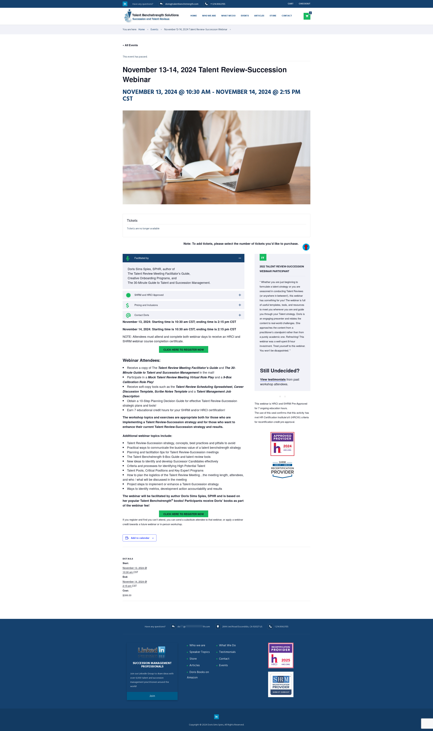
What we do (228, 15)
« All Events (130, 45)
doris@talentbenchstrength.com (181, 4)
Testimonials (227, 651)
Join (152, 695)
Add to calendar (140, 538)
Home (193, 15)
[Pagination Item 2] (285, 396)
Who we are (209, 15)
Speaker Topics (199, 651)
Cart (290, 4)
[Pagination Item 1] (280, 396)
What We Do (227, 645)
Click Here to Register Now (183, 349)
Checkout (304, 4)
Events (245, 15)
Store (273, 15)
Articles (259, 15)
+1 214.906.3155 (217, 4)
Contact (287, 15)
